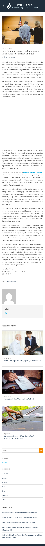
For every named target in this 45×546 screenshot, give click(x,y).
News (3, 491)
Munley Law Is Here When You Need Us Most (19, 399)
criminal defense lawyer (32, 172)
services (4, 57)
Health (4, 487)
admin (13, 57)
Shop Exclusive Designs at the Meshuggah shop (18, 522)
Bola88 (4, 462)
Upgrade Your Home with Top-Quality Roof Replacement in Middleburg (19, 437)
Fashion (4, 478)
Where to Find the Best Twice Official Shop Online (19, 517)
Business (5, 474)
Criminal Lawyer (11, 281)
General (4, 482)
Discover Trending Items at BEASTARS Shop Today (19, 512)
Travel (4, 500)
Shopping (5, 495)
